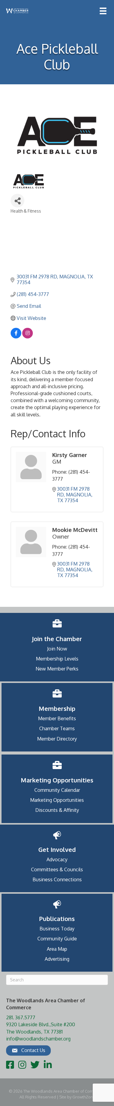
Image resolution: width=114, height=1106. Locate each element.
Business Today (57, 929)
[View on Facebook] (16, 337)
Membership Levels (57, 659)
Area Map (57, 949)
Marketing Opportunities (57, 800)
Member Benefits (57, 718)
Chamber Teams (57, 728)
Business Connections (57, 879)
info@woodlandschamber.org (38, 1039)
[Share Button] (17, 200)
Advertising (57, 959)
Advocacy (57, 859)
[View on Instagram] (27, 337)
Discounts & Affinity (57, 810)
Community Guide (57, 939)
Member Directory (57, 739)
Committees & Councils (57, 869)
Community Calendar (57, 790)
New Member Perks (57, 669)
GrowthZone (83, 1096)
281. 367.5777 (20, 1017)
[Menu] (103, 11)
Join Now (57, 649)
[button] (28, 1050)
